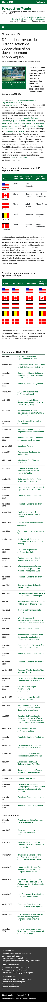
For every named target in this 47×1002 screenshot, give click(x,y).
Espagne (14, 121)
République (39, 123)
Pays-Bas (29, 123)
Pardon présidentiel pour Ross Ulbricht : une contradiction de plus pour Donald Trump (29, 869)
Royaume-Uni (31, 126)
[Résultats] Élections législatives (30, 384)
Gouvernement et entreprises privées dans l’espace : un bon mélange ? (29, 832)
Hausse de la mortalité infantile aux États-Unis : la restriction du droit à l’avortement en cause (30, 857)
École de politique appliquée (33, 17)
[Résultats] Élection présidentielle (30, 496)
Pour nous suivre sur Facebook (14, 970)
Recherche (40, 2)
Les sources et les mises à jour (14, 958)
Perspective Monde (16, 8)
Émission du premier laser (28, 629)
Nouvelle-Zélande (27, 158)
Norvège (21, 123)
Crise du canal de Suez (26, 778)
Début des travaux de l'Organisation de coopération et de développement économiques (30, 620)
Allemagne (14, 126)
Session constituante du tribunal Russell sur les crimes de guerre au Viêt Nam (30, 375)
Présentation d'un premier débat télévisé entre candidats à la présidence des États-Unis (30, 637)
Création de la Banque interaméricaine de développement (26, 689)
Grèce (28, 121)
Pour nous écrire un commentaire (15, 968)
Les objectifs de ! (16, 953)
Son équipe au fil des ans (12, 956)
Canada (20, 131)
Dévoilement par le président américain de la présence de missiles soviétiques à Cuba (29, 568)
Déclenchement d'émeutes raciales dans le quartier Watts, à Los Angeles (30, 413)
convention (10, 105)
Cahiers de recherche (10, 987)
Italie (4, 123)
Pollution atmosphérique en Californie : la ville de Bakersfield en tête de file (30, 845)
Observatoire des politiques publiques (17, 979)
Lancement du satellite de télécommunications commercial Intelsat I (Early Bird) (30, 402)
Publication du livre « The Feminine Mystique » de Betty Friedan (29, 514)
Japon (12, 158)
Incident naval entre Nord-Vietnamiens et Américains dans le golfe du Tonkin (30, 471)
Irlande (34, 121)
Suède (40, 126)
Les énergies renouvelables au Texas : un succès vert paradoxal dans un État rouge (30, 931)
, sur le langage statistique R (18, 973)
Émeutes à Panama (25, 446)
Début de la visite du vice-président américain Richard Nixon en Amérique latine (28, 707)
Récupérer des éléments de (21, 961)
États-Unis (9, 131)
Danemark (6, 121)
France (22, 121)
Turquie (13, 129)
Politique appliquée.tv (10, 984)
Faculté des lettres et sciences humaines (28, 19)
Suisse (4, 129)
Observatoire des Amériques (13, 982)
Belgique (34, 118)
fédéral (4, 126)
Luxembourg (12, 123)
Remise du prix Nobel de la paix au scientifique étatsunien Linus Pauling (30, 541)
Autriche (27, 118)
